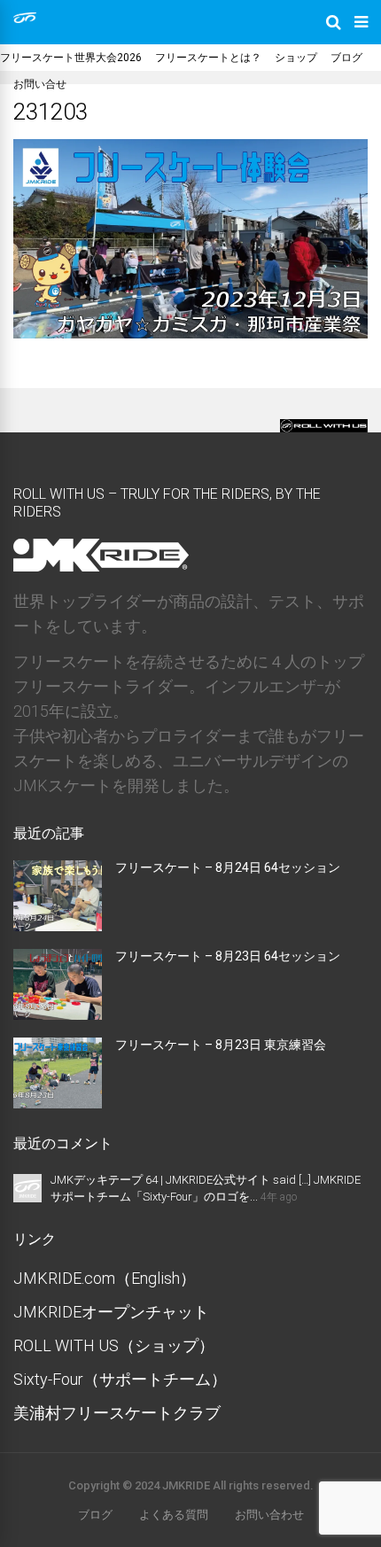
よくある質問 (173, 1514)
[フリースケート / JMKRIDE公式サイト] (24, 19)
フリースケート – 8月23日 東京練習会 (220, 1045)
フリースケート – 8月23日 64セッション (227, 956)
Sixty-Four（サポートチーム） (120, 1379)
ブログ (346, 57)
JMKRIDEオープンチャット (111, 1311)
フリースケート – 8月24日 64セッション (227, 867)
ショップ (296, 57)
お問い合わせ (269, 1514)
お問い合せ (39, 84)
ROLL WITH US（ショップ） (113, 1345)
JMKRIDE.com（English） (104, 1278)
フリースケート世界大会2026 (71, 57)
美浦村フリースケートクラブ (117, 1412)
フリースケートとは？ (208, 57)
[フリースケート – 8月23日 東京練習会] (57, 1102)
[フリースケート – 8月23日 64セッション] (57, 1014)
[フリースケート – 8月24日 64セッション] (57, 925)
